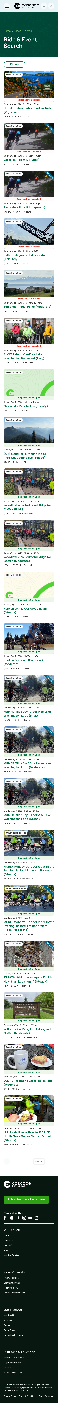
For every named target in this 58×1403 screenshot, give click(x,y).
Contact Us (8, 1240)
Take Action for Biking (13, 1335)
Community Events (12, 1283)
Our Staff (8, 1245)
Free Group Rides (11, 1278)
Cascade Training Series (14, 1292)
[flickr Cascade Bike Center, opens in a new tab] (12, 1218)
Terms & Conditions (27, 1396)
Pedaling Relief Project (14, 1357)
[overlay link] (29, 94)
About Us (8, 1235)
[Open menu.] (7, 6)
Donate (7, 1325)
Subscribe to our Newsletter (26, 1199)
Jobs (6, 1250)
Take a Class (9, 1330)
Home (7, 31)
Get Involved (13, 1309)
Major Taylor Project (13, 1362)
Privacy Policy (10, 1396)
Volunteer (8, 1320)
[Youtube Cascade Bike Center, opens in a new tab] (30, 1218)
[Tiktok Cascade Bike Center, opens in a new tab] (18, 1218)
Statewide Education (13, 1372)
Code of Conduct (46, 1396)
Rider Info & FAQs (11, 1287)
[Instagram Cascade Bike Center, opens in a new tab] (24, 1218)
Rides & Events (23, 31)
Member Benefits (11, 1255)
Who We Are (12, 1230)
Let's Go (7, 1367)
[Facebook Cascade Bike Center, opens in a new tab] (5, 1218)
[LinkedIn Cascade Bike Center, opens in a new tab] (36, 1218)
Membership (9, 1315)
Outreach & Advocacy (19, 1352)
